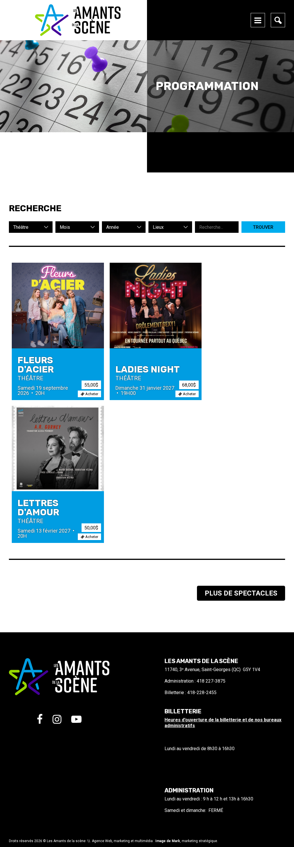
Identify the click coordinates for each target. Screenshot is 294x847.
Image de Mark (167, 841)
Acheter (91, 394)
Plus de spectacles (241, 593)
